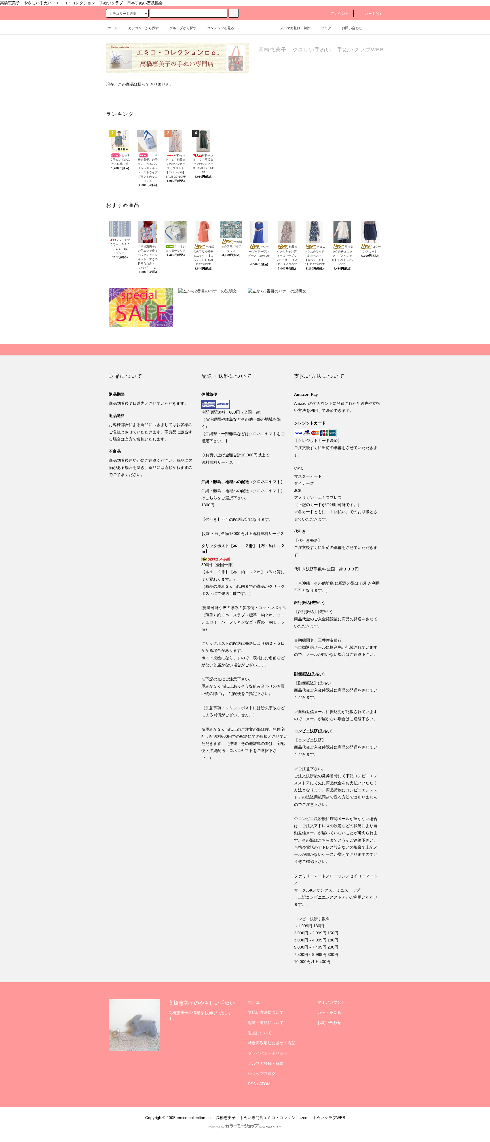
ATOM (265, 1084)
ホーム (112, 28)
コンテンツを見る (220, 28)
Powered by (216, 1127)
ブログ (326, 28)
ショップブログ (262, 1073)
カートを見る (329, 1012)
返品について (260, 1033)
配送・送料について (266, 1022)
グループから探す (183, 28)
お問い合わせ (352, 28)
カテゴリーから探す (143, 28)
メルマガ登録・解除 (295, 28)
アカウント (340, 14)
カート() (373, 14)
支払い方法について (266, 1012)
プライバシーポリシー (268, 1053)
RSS (252, 1084)
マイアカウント (331, 1002)
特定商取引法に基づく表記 (271, 1043)
